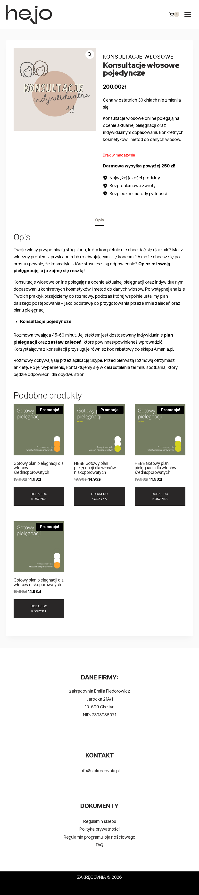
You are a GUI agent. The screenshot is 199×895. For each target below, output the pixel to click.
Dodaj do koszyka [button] (39, 496)
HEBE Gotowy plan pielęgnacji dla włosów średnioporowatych (155, 468)
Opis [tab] (99, 219)
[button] (89, 54)
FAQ (99, 844)
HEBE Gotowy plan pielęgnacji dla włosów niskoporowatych (95, 468)
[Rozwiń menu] (187, 14)
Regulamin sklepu (99, 821)
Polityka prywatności (99, 829)
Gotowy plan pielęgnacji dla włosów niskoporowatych (38, 582)
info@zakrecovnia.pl (99, 770)
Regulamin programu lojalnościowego (99, 837)
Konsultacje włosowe (138, 56)
